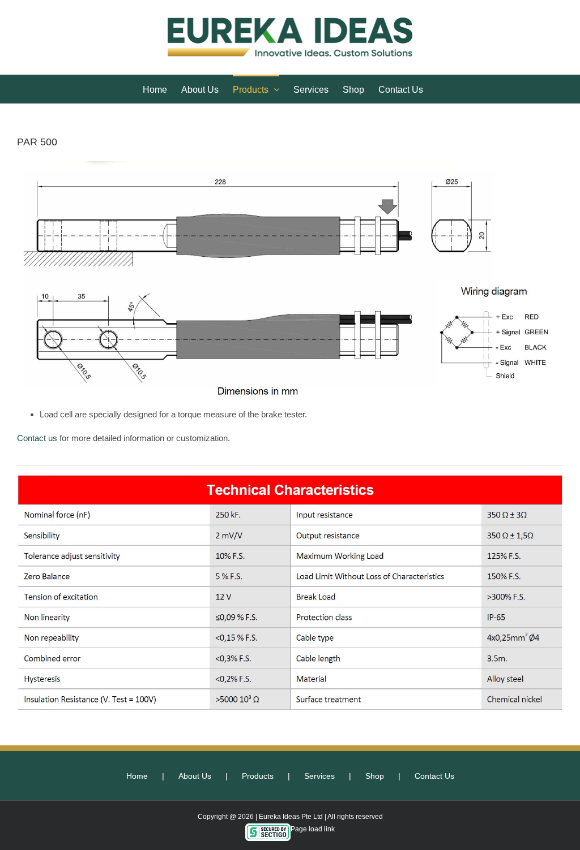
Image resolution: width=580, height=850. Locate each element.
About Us (194, 775)
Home (137, 775)
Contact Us (434, 775)
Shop (374, 775)
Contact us (37, 438)
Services (319, 775)
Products (258, 775)
